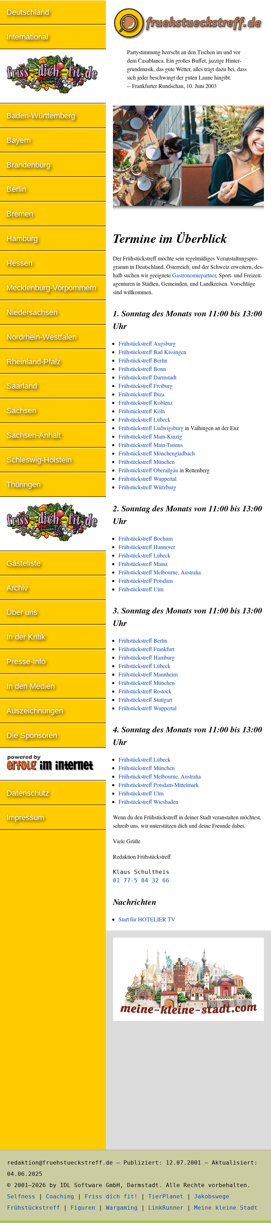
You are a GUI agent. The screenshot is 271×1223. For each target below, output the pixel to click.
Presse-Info (26, 661)
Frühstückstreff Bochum (146, 538)
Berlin (16, 189)
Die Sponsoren (31, 735)
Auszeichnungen (34, 710)
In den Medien (30, 686)
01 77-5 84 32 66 (141, 880)
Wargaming (122, 1207)
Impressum (25, 817)
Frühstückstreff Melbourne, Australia (160, 572)
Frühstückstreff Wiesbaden (148, 801)
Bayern (18, 140)
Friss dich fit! (111, 1196)
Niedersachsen (32, 312)
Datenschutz (27, 793)
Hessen (19, 263)
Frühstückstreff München (147, 461)
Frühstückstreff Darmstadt (147, 377)
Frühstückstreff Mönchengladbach (157, 453)
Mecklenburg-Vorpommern (51, 287)
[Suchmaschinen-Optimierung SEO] (53, 764)
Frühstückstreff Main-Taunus (151, 444)
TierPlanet (165, 1196)
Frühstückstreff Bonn (142, 368)
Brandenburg (28, 164)
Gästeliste (23, 563)
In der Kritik (25, 636)
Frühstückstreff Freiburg (146, 385)
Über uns (21, 612)
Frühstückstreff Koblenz (146, 402)
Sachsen (21, 410)
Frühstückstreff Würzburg (147, 487)
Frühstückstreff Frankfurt (146, 649)
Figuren (83, 1207)
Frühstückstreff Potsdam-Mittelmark (159, 784)
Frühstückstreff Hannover (147, 546)
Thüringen (23, 484)
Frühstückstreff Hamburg (147, 657)
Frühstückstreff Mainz (143, 563)
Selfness (21, 1196)
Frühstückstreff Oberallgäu (148, 470)
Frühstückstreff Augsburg (147, 343)
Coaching (60, 1196)
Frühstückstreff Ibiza (141, 394)
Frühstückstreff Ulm (141, 589)
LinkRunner (165, 1207)
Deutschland (27, 12)
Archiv (17, 588)
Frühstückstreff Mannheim (148, 674)
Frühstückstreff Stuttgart (145, 699)
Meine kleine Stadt (226, 1207)
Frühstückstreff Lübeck (144, 419)
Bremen (19, 213)
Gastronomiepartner (194, 275)
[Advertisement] (188, 1086)
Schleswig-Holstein (39, 459)
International (27, 36)
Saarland (21, 386)
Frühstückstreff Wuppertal (147, 478)
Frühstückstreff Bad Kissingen (152, 351)
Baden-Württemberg (40, 115)
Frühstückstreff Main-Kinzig (150, 436)
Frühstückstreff (33, 1207)
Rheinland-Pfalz (33, 361)
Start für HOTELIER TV (147, 919)
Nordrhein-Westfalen (41, 337)
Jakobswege (211, 1196)
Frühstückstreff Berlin (143, 360)
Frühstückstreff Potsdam (146, 580)
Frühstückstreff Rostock (145, 691)
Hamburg (22, 238)
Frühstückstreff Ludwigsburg (151, 427)
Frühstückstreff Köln (142, 411)
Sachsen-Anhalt (33, 435)
